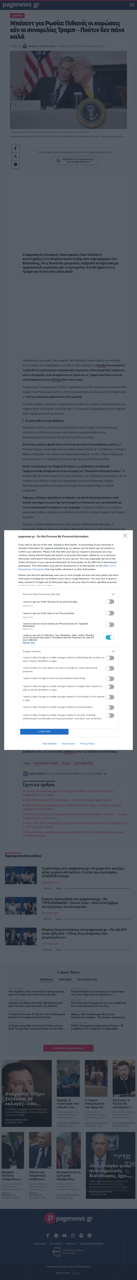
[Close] (126, 537)
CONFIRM (44, 731)
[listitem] (68, 594)
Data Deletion (49, 743)
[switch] (110, 601)
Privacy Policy (87, 743)
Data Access (68, 743)
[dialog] (68, 640)
